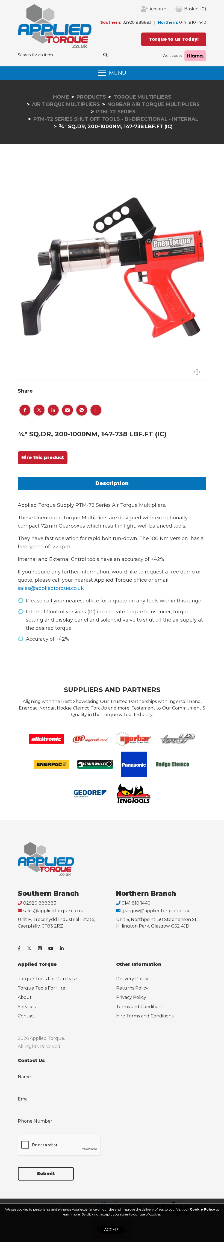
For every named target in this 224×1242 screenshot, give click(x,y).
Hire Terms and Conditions (144, 1016)
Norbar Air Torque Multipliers (153, 104)
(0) (195, 8)
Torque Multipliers (142, 97)
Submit (46, 1173)
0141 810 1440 (192, 22)
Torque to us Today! (174, 39)
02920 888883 (137, 22)
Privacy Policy (131, 997)
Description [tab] (112, 483)
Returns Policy (132, 988)
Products (91, 97)
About (25, 997)
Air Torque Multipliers (66, 104)
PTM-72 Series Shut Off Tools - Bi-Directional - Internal (115, 119)
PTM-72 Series (115, 112)
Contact (26, 1016)
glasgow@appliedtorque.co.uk (155, 910)
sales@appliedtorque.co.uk (51, 588)
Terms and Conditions (139, 1006)
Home (61, 97)
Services (27, 1006)
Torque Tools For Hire (41, 988)
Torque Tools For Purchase (47, 978)
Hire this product (42, 457)
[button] (24, 410)
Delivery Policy (132, 978)
